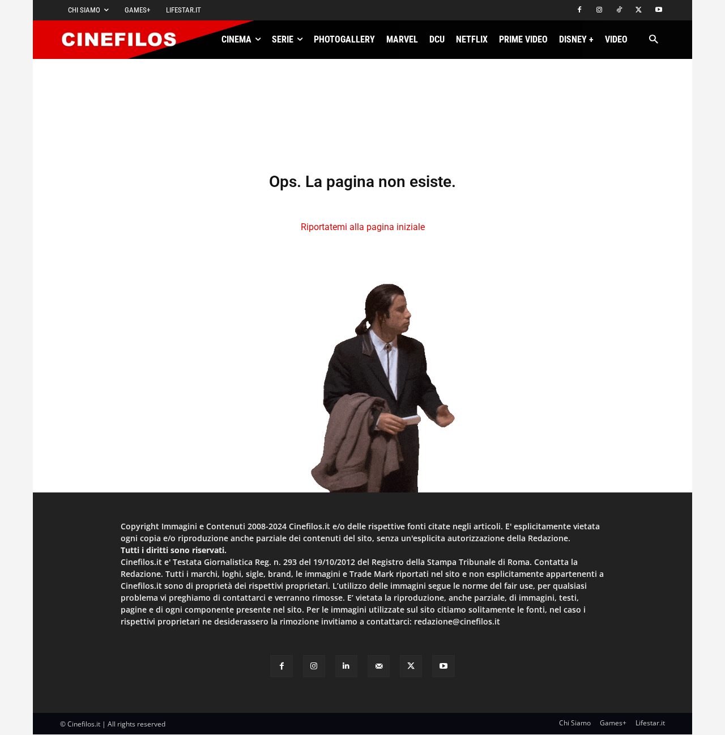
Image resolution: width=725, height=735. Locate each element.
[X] (638, 10)
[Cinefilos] (125, 39)
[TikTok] (619, 10)
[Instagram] (599, 10)
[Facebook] (579, 10)
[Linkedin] (346, 666)
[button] (653, 40)
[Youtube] (658, 10)
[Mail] (379, 666)
